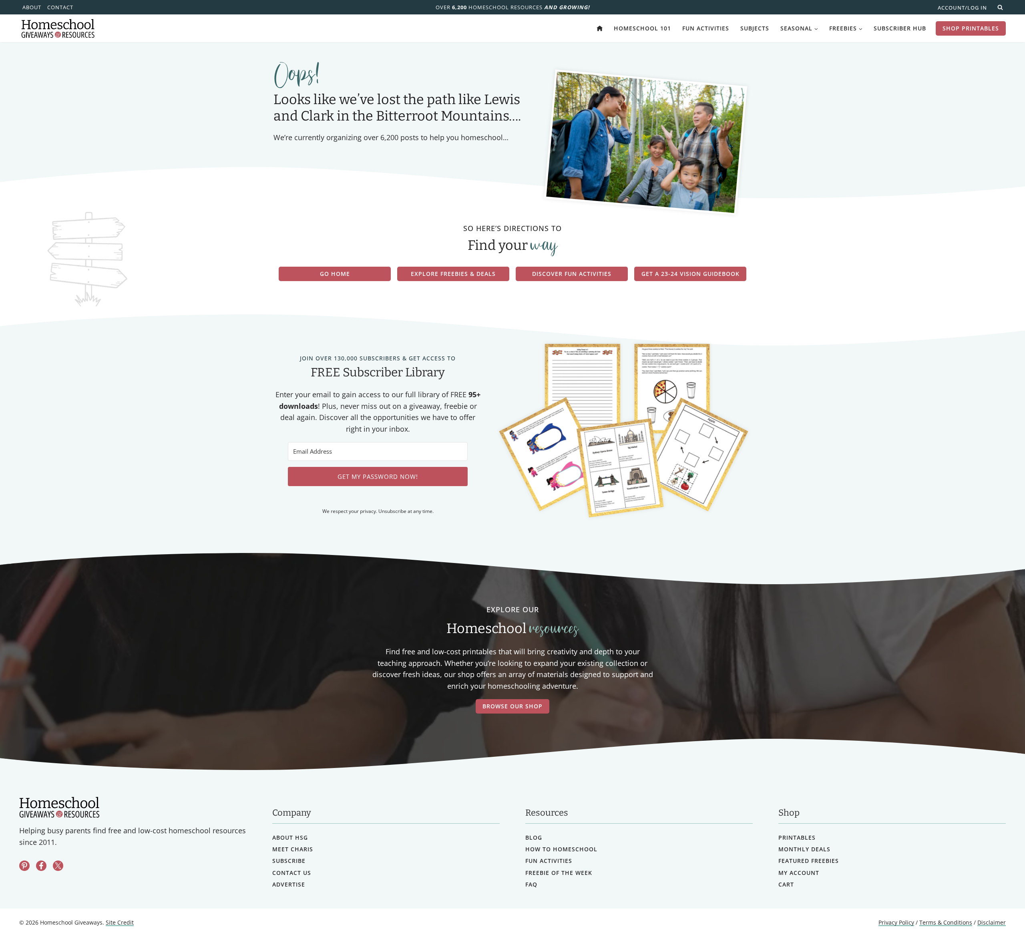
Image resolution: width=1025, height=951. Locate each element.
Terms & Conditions (945, 922)
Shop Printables (971, 28)
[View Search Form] (1000, 7)
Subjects (754, 28)
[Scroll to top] (998, 927)
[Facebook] (41, 866)
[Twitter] (58, 866)
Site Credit (120, 922)
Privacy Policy (896, 922)
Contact (60, 7)
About (31, 7)
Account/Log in (962, 7)
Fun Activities (705, 28)
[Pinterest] (24, 866)
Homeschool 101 (642, 28)
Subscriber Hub (900, 28)
